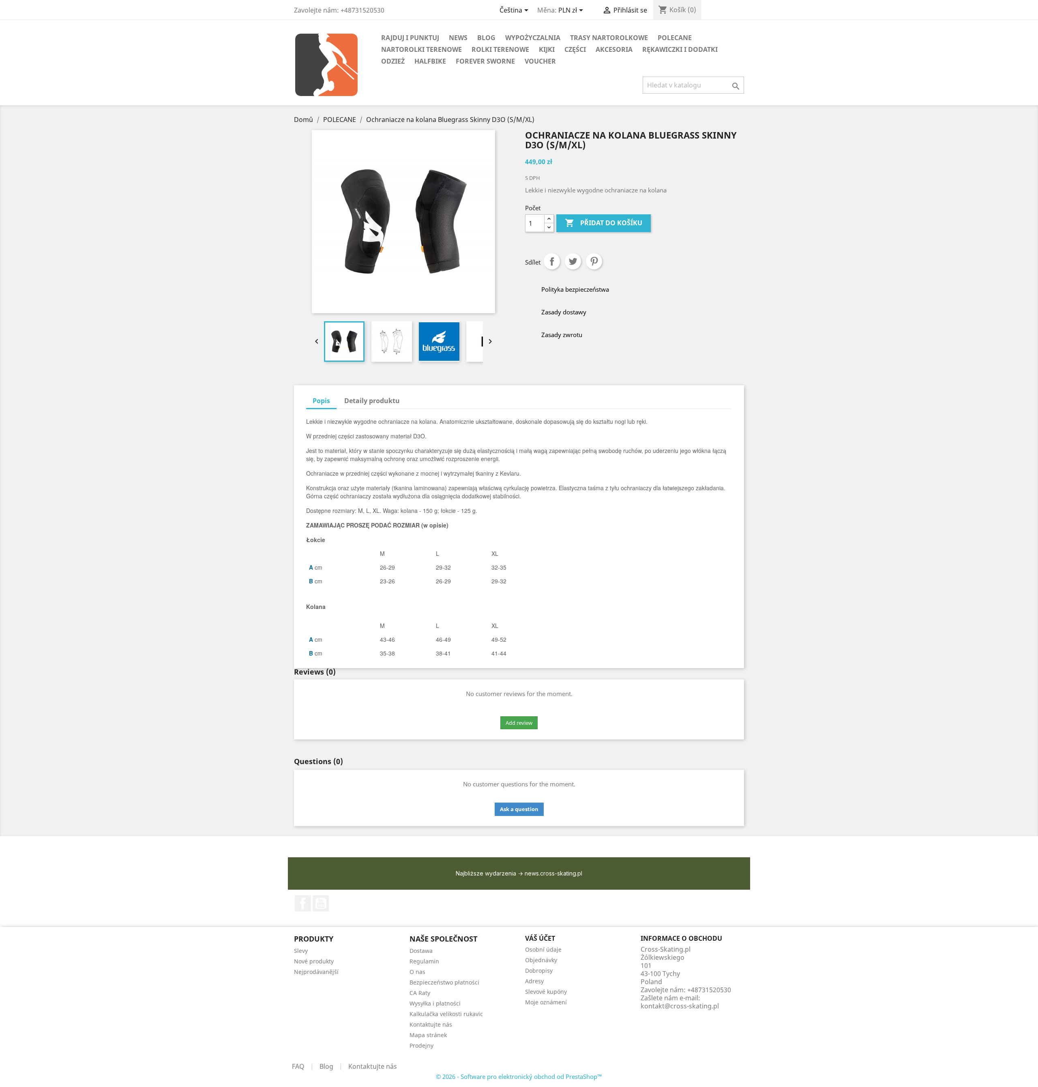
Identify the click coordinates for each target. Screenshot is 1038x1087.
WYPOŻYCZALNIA (532, 37)
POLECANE (675, 37)
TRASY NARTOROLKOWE (609, 37)
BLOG (486, 37)
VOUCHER (540, 61)
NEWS (458, 37)
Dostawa (421, 951)
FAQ (298, 1066)
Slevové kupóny (546, 991)
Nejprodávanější (316, 972)
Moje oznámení (546, 1002)
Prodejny (421, 1045)
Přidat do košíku (603, 223)
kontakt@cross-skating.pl (680, 1006)
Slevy (301, 951)
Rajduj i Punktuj (410, 37)
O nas (417, 972)
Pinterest (594, 261)
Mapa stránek (428, 1035)
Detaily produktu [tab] (372, 400)
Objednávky (541, 960)
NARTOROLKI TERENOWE (421, 49)
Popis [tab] (321, 400)
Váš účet (540, 938)
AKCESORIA (614, 49)
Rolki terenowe (500, 49)
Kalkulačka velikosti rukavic (446, 1014)
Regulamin (424, 961)
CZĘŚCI (575, 49)
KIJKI (547, 49)
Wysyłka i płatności (435, 1003)
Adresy (534, 981)
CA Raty (420, 993)
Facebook (303, 903)
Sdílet (552, 261)
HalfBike (430, 61)
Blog (326, 1066)
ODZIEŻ (393, 61)
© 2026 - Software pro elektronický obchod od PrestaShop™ (519, 1076)
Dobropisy (539, 970)
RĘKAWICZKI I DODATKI (680, 49)
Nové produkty (314, 961)
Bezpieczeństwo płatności (444, 982)
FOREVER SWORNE (485, 61)
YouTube (321, 903)
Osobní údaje (543, 949)
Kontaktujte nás (431, 1024)
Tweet (573, 261)
